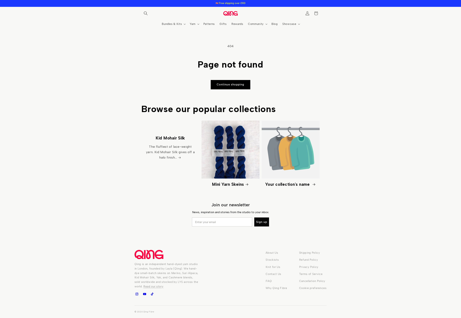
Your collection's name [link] (288, 184)
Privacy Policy (308, 267)
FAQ (269, 281)
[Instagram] (137, 294)
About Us (272, 252)
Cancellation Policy (312, 281)
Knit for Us (273, 267)
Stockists (272, 259)
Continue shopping (230, 84)
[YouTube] (144, 294)
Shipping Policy (309, 252)
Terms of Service (311, 274)
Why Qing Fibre (276, 288)
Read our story (153, 286)
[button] (145, 13)
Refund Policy (308, 259)
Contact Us (273, 274)
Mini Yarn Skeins (228, 184)
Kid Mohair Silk (170, 138)
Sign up (261, 222)
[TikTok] (152, 294)
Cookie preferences (313, 288)
